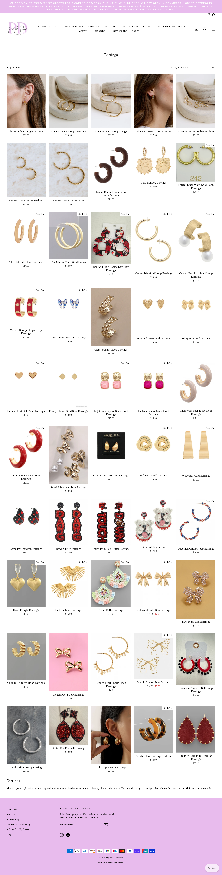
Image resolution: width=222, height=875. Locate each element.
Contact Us (12, 809)
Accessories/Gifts (170, 26)
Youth (83, 31)
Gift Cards (120, 31)
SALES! (136, 31)
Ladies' (93, 26)
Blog (9, 834)
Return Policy (13, 819)
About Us (11, 814)
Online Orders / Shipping (18, 824)
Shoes (147, 26)
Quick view (26, 124)
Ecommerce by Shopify (115, 862)
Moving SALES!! (48, 26)
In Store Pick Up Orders (18, 829)
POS (100, 862)
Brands (100, 31)
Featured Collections (120, 26)
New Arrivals (74, 26)
